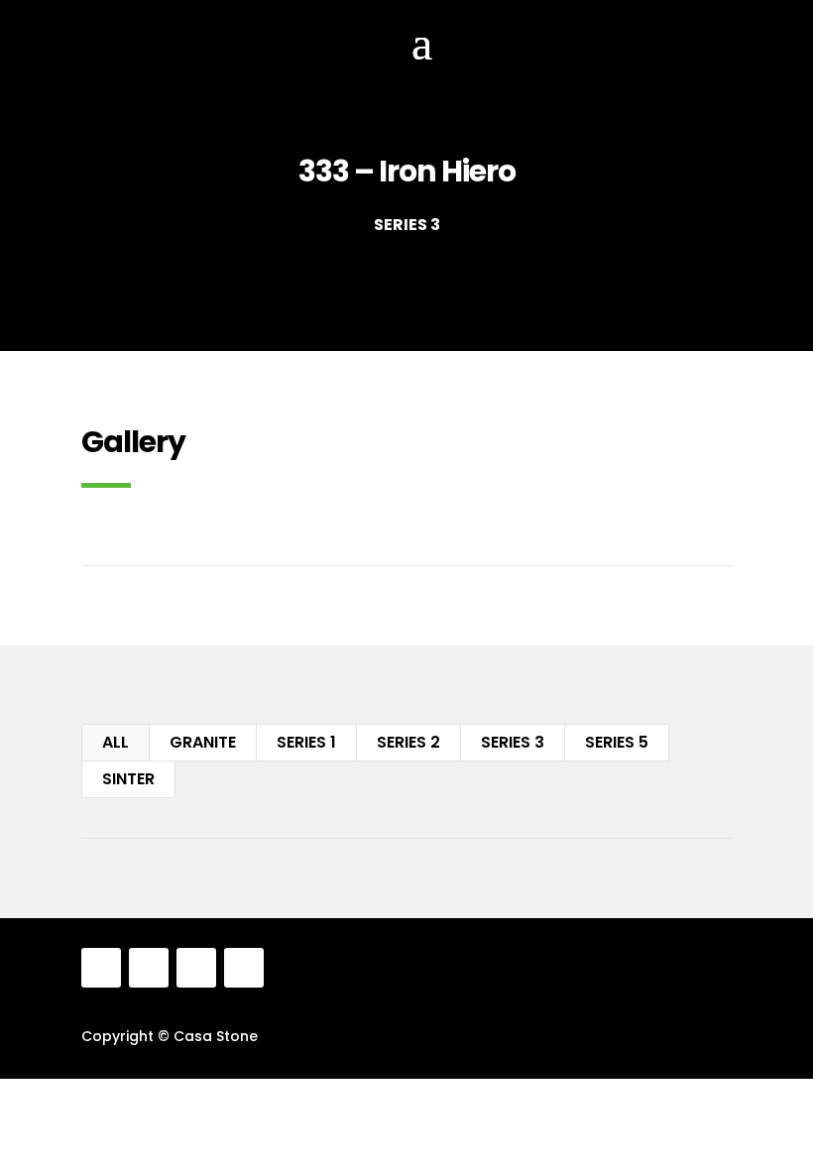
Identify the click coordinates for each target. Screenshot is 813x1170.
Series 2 (408, 742)
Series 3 (512, 742)
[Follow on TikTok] (196, 968)
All (115, 742)
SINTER (128, 778)
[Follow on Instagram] (149, 968)
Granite (203, 742)
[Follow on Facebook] (101, 968)
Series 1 (306, 742)
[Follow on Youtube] (244, 968)
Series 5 (616, 742)
